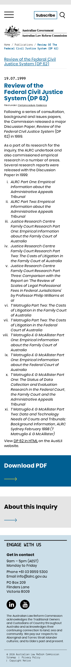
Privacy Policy (31, 657)
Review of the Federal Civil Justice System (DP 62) (30, 61)
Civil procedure (26, 105)
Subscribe (45, 15)
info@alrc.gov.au (32, 576)
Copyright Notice (20, 660)
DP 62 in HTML (26, 441)
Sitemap (11, 657)
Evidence (41, 105)
